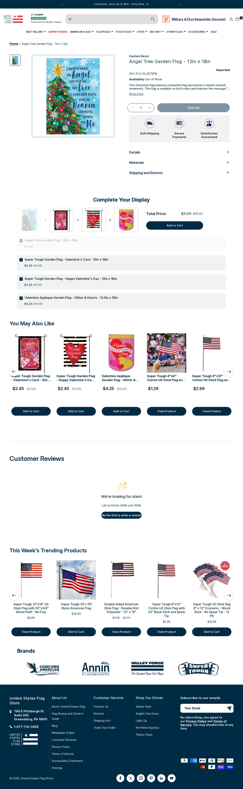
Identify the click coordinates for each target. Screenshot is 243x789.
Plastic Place (144, 734)
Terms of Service (63, 754)
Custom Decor (139, 56)
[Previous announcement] (62, 4)
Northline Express (147, 727)
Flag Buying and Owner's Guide (68, 716)
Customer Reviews (64, 740)
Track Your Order (105, 727)
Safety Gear (143, 706)
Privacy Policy (61, 747)
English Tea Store (147, 713)
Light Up (141, 720)
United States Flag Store (37, 778)
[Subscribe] (229, 708)
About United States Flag (68, 706)
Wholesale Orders (63, 733)
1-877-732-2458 (26, 727)
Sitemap (57, 768)
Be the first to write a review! (121, 515)
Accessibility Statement (67, 761)
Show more (136, 93)
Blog (55, 726)
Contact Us (101, 706)
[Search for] (153, 19)
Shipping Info (102, 720)
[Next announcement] (181, 4)
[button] (36, 32)
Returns (99, 713)
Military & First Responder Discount (199, 19)
